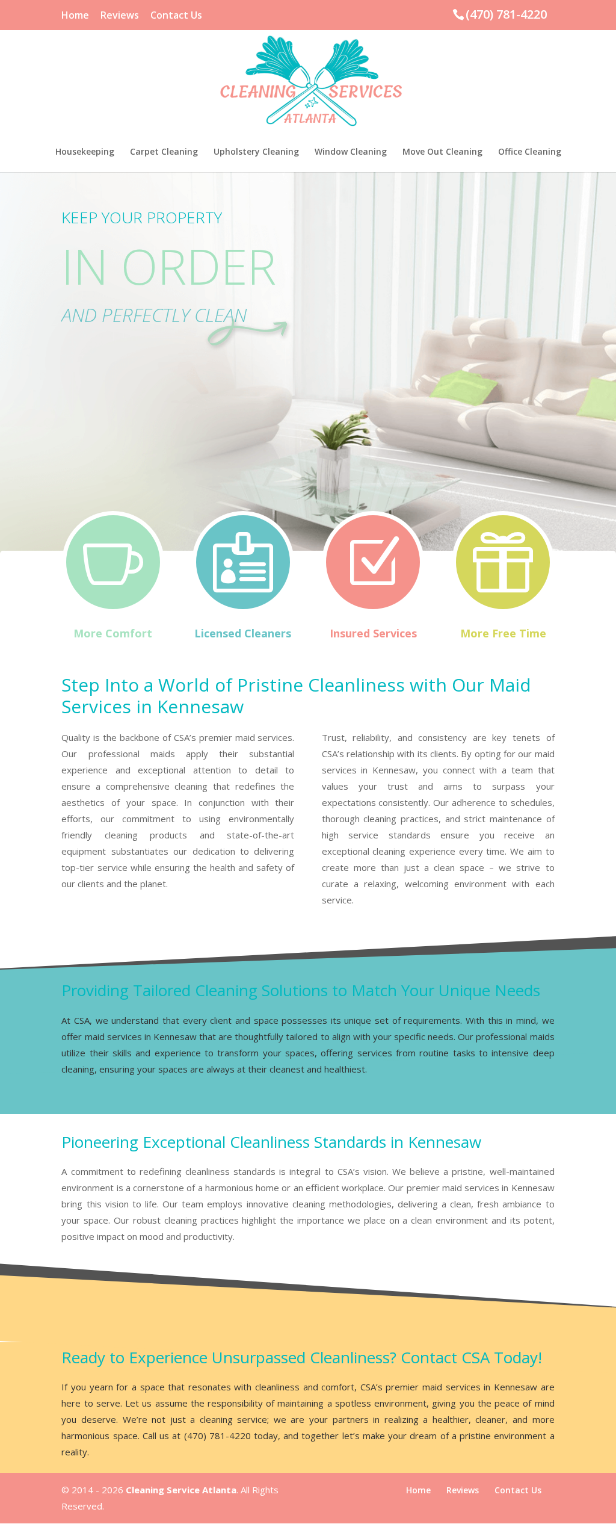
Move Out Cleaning (442, 152)
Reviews (119, 16)
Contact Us (176, 16)
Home (75, 16)
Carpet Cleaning (164, 152)
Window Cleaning (351, 152)
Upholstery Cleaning (256, 152)
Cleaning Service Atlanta (181, 1490)
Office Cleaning (529, 152)
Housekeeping (84, 152)
